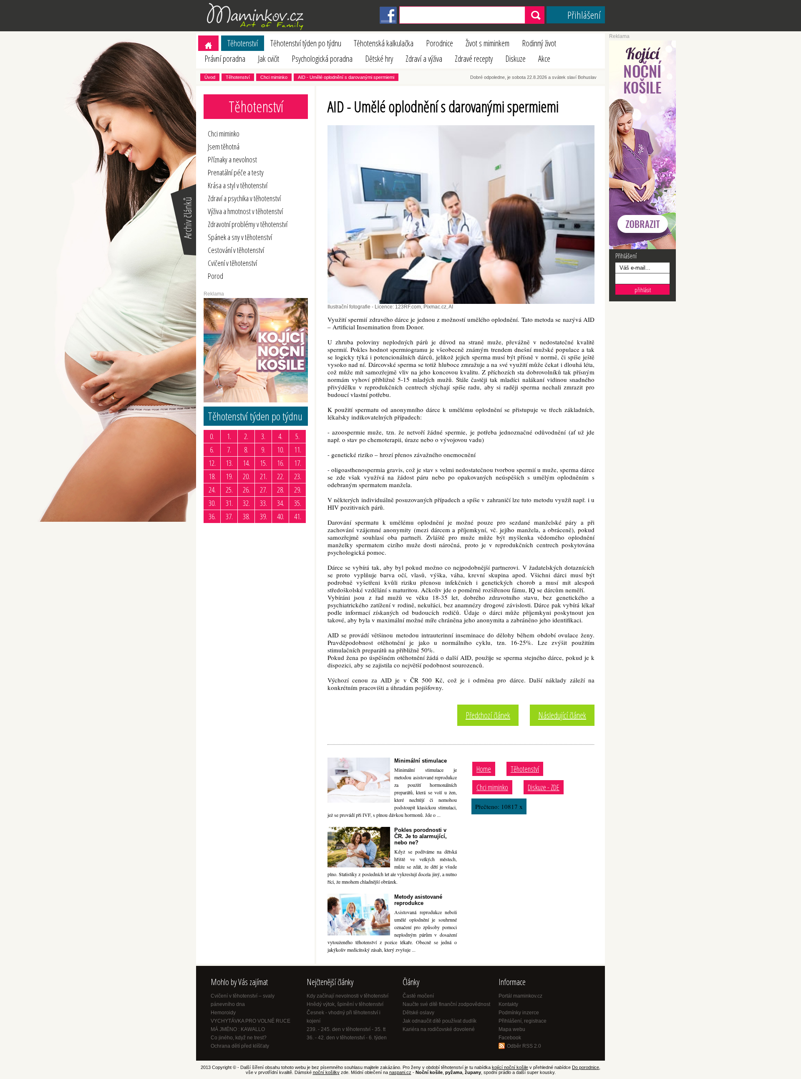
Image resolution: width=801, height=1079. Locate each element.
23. (297, 476)
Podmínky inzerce (519, 1013)
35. (297, 503)
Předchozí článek (488, 715)
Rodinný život (539, 43)
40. (280, 516)
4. (280, 436)
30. (212, 503)
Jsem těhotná (223, 147)
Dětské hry (379, 58)
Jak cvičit (268, 58)
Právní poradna (224, 58)
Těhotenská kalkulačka (383, 43)
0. (212, 436)
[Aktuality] (182, 255)
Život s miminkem (487, 43)
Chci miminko (273, 77)
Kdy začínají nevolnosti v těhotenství (347, 996)
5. (297, 436)
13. (229, 463)
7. (229, 450)
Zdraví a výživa (424, 58)
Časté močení (418, 996)
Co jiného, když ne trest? (239, 1038)
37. (229, 516)
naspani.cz (400, 1072)
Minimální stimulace (420, 761)
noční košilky (326, 1072)
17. (297, 463)
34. (280, 503)
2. (246, 436)
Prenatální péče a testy (236, 172)
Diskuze (515, 58)
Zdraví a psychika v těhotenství (244, 198)
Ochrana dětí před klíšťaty (240, 1046)
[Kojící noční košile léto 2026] (256, 401)
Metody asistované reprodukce (418, 900)
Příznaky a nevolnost (232, 159)
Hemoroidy (223, 1013)
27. (263, 490)
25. (229, 490)
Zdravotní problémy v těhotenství (247, 224)
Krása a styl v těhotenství (237, 185)
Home (483, 769)
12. (212, 463)
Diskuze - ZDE (543, 787)
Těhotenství (242, 43)
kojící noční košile (510, 1067)
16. (280, 463)
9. (263, 450)
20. (246, 476)
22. (280, 476)
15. (263, 463)
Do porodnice (585, 1067)
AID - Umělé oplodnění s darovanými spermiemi (346, 77)
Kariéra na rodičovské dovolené (439, 1029)
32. (246, 503)
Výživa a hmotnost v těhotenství (245, 211)
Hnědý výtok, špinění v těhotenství (345, 1004)
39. (263, 516)
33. (263, 503)
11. (297, 450)
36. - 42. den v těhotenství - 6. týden (347, 1038)
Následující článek (562, 715)
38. (246, 516)
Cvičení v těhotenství (232, 263)
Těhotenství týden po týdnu (305, 43)
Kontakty (508, 1004)
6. (212, 450)
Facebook (510, 1038)
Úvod (209, 77)
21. (263, 476)
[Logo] (256, 30)
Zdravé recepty (474, 58)
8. (246, 450)
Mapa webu (512, 1029)
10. (280, 450)
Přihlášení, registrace (523, 1021)
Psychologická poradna (322, 58)
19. (229, 476)
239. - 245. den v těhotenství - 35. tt (346, 1029)
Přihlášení (584, 15)
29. (297, 490)
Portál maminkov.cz (520, 996)
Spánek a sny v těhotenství (240, 237)
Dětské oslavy (418, 1013)
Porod (215, 276)
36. (212, 516)
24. (212, 490)
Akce (544, 58)
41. (297, 516)
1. (229, 436)
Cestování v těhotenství (236, 250)
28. (280, 490)
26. (246, 490)
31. (229, 503)
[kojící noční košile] (642, 247)
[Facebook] (388, 22)
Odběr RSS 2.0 (524, 1046)
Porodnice (439, 43)
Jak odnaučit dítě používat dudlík (439, 1021)
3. (263, 436)
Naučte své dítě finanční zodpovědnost (446, 1004)
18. (212, 476)
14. (246, 463)
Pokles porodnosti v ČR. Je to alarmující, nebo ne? (420, 836)
